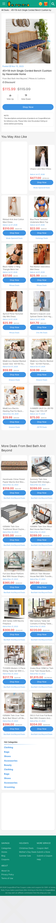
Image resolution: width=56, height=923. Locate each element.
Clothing (8, 747)
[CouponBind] (20, 4)
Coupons (5, 859)
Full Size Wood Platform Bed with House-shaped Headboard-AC (14, 576)
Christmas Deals (26, 848)
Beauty (8, 765)
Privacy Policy (7, 874)
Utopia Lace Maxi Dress (40, 169)
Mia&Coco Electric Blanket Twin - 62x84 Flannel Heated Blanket (41, 364)
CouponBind (50, 890)
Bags (6, 751)
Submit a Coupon (44, 856)
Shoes (7, 756)
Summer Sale (25, 856)
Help (39, 859)
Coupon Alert (42, 848)
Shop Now (28, 107)
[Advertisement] (14, 167)
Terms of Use (7, 878)
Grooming (9, 787)
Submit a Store (43, 852)
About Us (5, 870)
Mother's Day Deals (27, 852)
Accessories (10, 760)
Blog (3, 856)
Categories (6, 848)
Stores (4, 852)
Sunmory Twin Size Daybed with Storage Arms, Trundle (39, 482)
